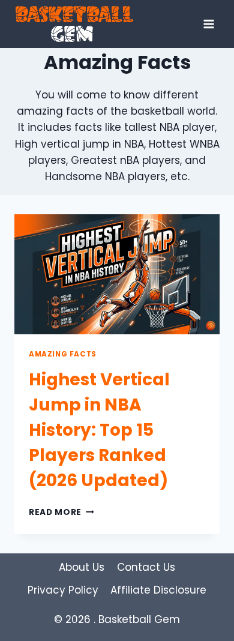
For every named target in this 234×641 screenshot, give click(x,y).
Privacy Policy (63, 590)
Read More (61, 512)
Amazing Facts (63, 354)
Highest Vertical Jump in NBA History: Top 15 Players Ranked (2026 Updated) (99, 430)
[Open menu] (208, 23)
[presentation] (117, 274)
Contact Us (146, 567)
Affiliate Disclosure (158, 590)
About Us (81, 567)
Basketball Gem (139, 619)
